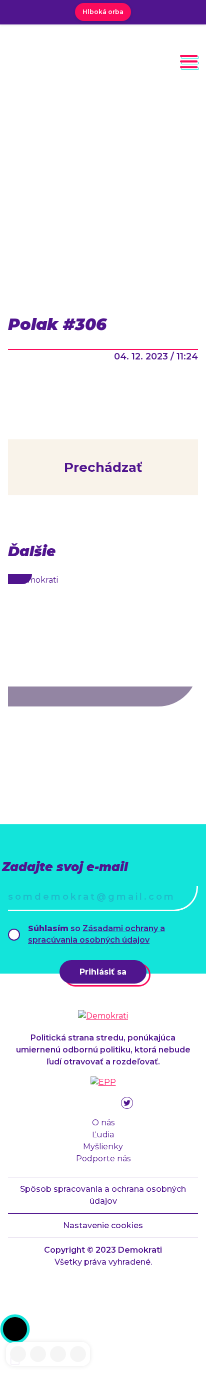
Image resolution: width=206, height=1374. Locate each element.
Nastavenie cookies (103, 1225)
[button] (15, 1329)
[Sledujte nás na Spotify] (78, 1354)
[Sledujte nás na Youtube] (58, 1354)
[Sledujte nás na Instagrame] (38, 1354)
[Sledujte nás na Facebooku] (18, 1354)
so (96, 934)
